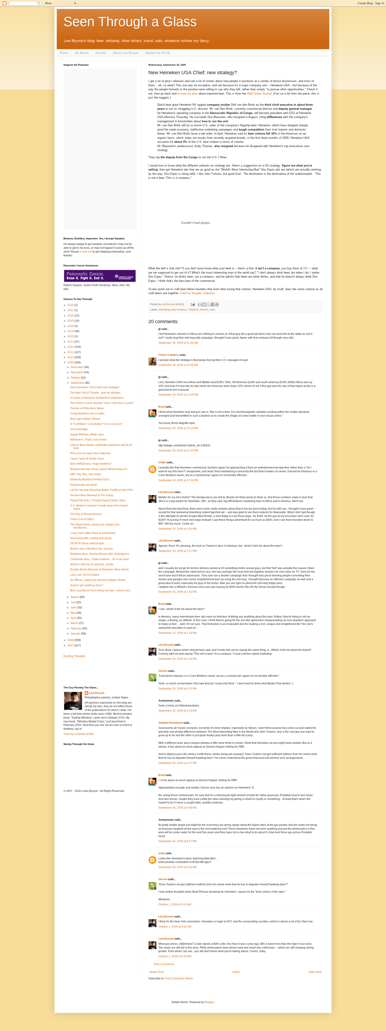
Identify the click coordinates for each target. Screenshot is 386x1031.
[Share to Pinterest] (217, 304)
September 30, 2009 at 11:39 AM (178, 342)
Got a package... (80, 429)
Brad (161, 406)
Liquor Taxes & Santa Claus (87, 458)
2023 (70, 305)
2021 (70, 310)
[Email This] (200, 304)
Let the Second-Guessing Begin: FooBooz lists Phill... (102, 489)
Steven (162, 671)
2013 (70, 341)
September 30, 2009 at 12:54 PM (178, 480)
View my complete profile (78, 734)
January (76, 633)
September (78, 382)
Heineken (194, 309)
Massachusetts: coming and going (90, 538)
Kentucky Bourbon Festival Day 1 (90, 479)
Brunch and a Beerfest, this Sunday (91, 548)
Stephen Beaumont (170, 722)
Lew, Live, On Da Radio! (84, 574)
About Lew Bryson (125, 53)
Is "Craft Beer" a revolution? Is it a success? (96, 424)
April (74, 618)
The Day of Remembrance (86, 514)
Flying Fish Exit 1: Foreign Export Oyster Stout (97, 500)
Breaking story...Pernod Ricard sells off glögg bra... (100, 553)
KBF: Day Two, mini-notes (85, 474)
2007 (70, 645)
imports (204, 309)
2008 (70, 640)
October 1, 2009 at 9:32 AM (174, 926)
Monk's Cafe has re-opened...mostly (91, 564)
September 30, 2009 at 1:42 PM (177, 591)
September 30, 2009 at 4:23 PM (177, 710)
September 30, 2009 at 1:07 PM (177, 550)
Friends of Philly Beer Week (87, 408)
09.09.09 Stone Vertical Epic (87, 543)
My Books (82, 53)
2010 (70, 357)
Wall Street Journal (259, 93)
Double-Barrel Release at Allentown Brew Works (99, 569)
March (75, 623)
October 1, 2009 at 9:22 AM (174, 904)
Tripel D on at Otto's (82, 519)
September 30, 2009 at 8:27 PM (177, 841)
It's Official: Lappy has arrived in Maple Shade (97, 580)
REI (305, 268)
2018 (70, 326)
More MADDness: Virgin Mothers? (90, 463)
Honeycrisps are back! (83, 484)
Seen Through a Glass (130, 21)
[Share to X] (208, 304)
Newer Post (156, 972)
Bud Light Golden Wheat (85, 418)
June (74, 607)
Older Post (315, 972)
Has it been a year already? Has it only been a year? (102, 403)
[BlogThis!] (204, 304)
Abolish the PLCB (157, 53)
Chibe (162, 462)
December (77, 367)
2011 (70, 352)
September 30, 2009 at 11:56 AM (178, 365)
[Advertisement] (89, 671)
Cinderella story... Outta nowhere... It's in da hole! (99, 559)
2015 (70, 336)
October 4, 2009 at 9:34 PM (174, 956)
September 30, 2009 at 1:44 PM (177, 633)
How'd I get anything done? (86, 585)
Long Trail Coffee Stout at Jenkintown (92, 533)
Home (64, 53)
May (73, 612)
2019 (70, 320)
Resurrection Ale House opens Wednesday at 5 (99, 469)
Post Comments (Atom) (179, 978)
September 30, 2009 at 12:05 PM (178, 394)
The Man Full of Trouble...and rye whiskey (95, 392)
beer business (179, 309)
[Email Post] (192, 304)
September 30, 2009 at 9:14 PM (177, 867)
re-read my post (187, 93)
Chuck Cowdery (168, 354)
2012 (70, 346)
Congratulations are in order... (88, 413)
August (75, 597)
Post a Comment (164, 964)
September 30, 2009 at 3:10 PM (177, 688)
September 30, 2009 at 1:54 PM (177, 658)
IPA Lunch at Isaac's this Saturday (90, 453)
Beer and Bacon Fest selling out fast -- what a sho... (101, 590)
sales (212, 309)
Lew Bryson (166, 492)
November (77, 372)
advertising (164, 309)
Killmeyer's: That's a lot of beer (88, 439)
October (76, 377)
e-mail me (86, 251)
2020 (70, 315)
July (73, 602)
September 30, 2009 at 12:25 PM (178, 450)
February (76, 628)
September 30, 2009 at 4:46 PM (177, 807)
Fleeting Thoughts (74, 656)
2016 (70, 331)
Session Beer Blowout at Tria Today (91, 495)
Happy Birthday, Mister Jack (87, 434)
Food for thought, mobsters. (198, 293)
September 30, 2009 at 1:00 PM (177, 528)
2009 (70, 362)
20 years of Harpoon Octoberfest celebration (97, 397)
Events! (101, 53)
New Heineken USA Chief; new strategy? (95, 387)
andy (161, 853)
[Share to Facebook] (212, 304)
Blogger (209, 1002)
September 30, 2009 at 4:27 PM (177, 763)
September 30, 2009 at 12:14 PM (178, 428)
